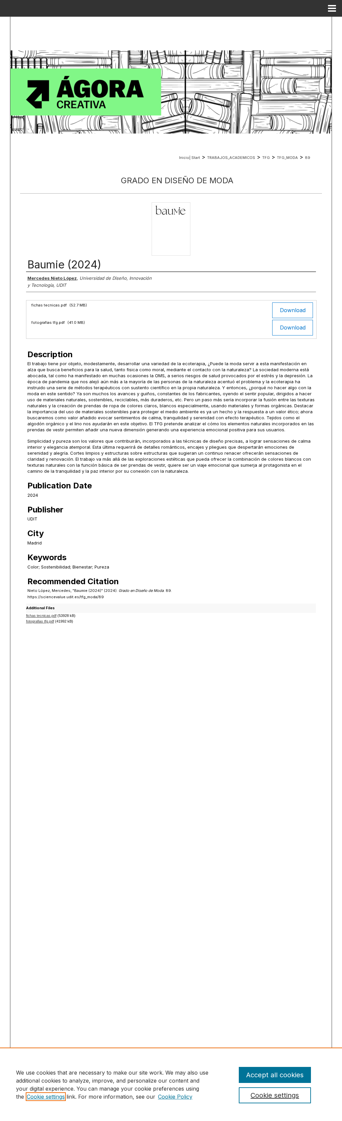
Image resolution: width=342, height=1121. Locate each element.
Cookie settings (46, 1096)
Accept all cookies (275, 1075)
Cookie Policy (175, 1096)
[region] (171, 1084)
